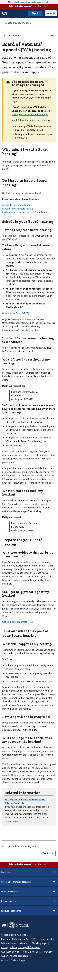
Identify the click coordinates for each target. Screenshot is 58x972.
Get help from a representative (18, 621)
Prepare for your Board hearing (17, 208)
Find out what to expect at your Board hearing (25, 212)
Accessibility (7, 934)
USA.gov (48, 951)
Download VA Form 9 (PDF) (15, 313)
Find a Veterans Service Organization (20, 330)
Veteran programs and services (16, 881)
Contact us (6, 872)
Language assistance (11, 910)
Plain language (39, 943)
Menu (49, 13)
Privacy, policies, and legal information (20, 947)
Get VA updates (8, 901)
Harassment (46, 939)
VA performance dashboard (15, 955)
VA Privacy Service (10, 951)
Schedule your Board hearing (17, 205)
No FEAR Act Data (32, 951)
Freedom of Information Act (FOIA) (18, 939)
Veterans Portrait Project (13, 960)
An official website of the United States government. (30, 2)
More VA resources (10, 891)
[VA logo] (4, 13)
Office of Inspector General (14, 943)
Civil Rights (22, 934)
